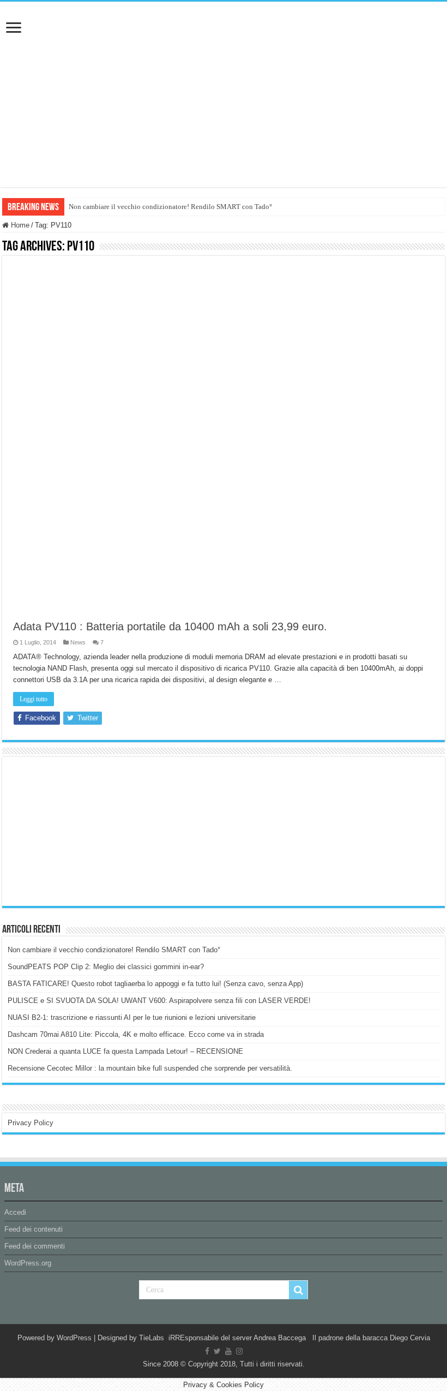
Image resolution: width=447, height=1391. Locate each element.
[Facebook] (207, 1351)
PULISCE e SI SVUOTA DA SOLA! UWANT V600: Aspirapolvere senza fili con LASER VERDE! (159, 1000)
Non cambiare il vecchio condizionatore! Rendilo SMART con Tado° (170, 206)
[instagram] (239, 1351)
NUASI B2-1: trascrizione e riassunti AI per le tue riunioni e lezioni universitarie (132, 1017)
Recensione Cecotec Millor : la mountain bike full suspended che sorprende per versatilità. (150, 1068)
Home (19, 225)
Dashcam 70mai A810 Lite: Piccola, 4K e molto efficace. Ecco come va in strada (136, 1034)
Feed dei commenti (34, 1246)
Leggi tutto (33, 699)
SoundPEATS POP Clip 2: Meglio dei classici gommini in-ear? (106, 967)
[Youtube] (228, 1351)
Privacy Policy (30, 1123)
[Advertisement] (89, 830)
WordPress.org (27, 1263)
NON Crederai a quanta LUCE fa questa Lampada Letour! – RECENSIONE (125, 1051)
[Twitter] (217, 1351)
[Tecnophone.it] (223, 62)
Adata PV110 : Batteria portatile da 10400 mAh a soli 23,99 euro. (170, 626)
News (78, 642)
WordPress (74, 1338)
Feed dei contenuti (33, 1229)
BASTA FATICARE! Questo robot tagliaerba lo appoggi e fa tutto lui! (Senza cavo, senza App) (155, 984)
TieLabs (151, 1338)
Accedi (15, 1212)
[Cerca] (298, 1290)
